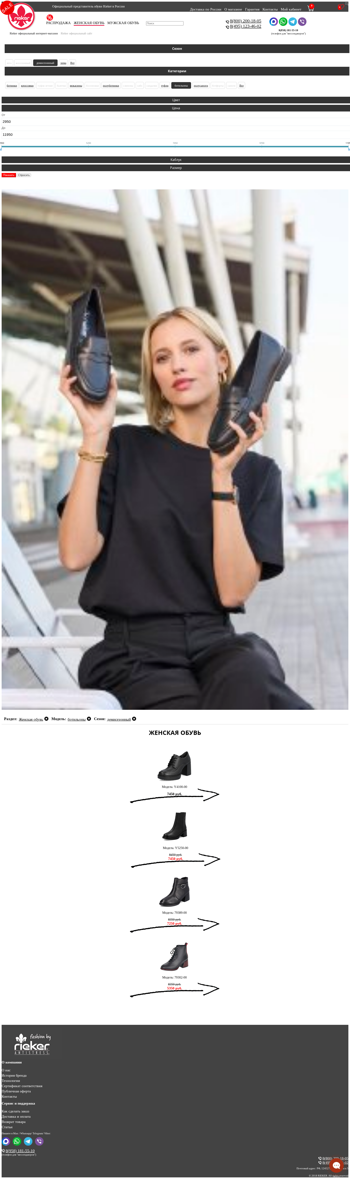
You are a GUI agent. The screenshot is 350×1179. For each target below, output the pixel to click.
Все (72, 63)
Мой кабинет (291, 9)
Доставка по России (205, 9)
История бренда (14, 1075)
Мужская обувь (123, 23)
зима (63, 63)
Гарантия (252, 9)
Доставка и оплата (16, 1116)
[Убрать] (46, 719)
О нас (6, 1070)
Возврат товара (14, 1122)
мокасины (76, 85)
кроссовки (27, 85)
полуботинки (111, 85)
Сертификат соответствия (22, 1086)
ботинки (12, 85)
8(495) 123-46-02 (245, 26)
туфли (165, 85)
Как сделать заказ (15, 1111)
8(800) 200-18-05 (245, 20)
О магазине (233, 9)
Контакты (270, 9)
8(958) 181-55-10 (20, 1150)
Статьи (7, 1127)
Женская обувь (89, 23)
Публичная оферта (16, 1091)
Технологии (11, 1081)
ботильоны (181, 85)
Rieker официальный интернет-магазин (34, 33)
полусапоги (201, 85)
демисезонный (45, 63)
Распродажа (58, 23)
